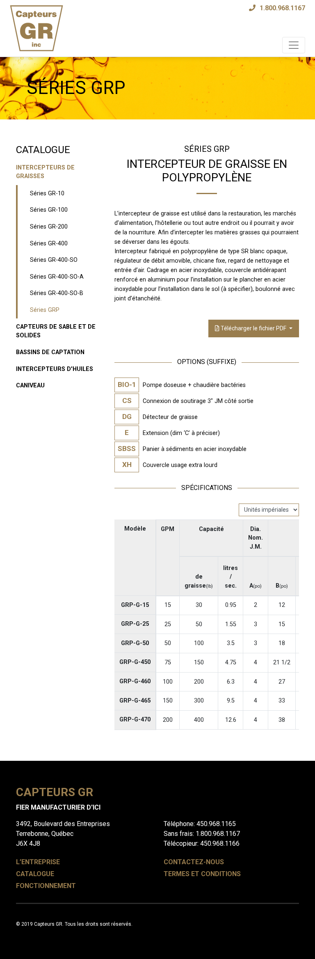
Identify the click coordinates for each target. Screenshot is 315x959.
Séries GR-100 (49, 209)
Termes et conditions (202, 874)
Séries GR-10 (47, 193)
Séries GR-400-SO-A (57, 276)
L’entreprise (38, 862)
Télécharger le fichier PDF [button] (253, 328)
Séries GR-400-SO (54, 259)
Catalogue (35, 874)
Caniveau (30, 385)
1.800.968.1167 (282, 8)
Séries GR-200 (49, 226)
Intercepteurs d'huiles (54, 369)
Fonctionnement (46, 886)
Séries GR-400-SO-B (56, 293)
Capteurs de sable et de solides (56, 331)
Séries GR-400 (49, 243)
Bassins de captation (50, 352)
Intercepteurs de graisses (45, 172)
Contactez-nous (194, 862)
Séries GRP (44, 310)
